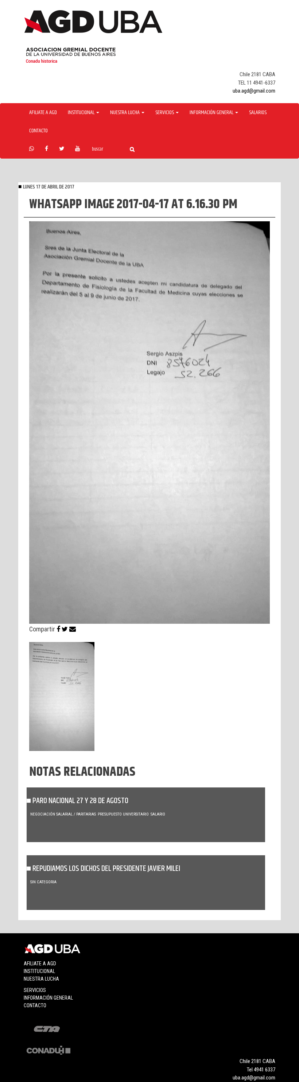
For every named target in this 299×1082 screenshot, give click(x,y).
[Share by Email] (72, 629)
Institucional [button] (82, 112)
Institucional (39, 971)
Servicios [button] (165, 112)
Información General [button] (212, 112)
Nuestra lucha (41, 979)
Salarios (258, 112)
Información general (48, 998)
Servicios (35, 990)
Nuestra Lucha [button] (125, 112)
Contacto (38, 131)
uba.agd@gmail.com (254, 90)
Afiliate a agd (43, 112)
